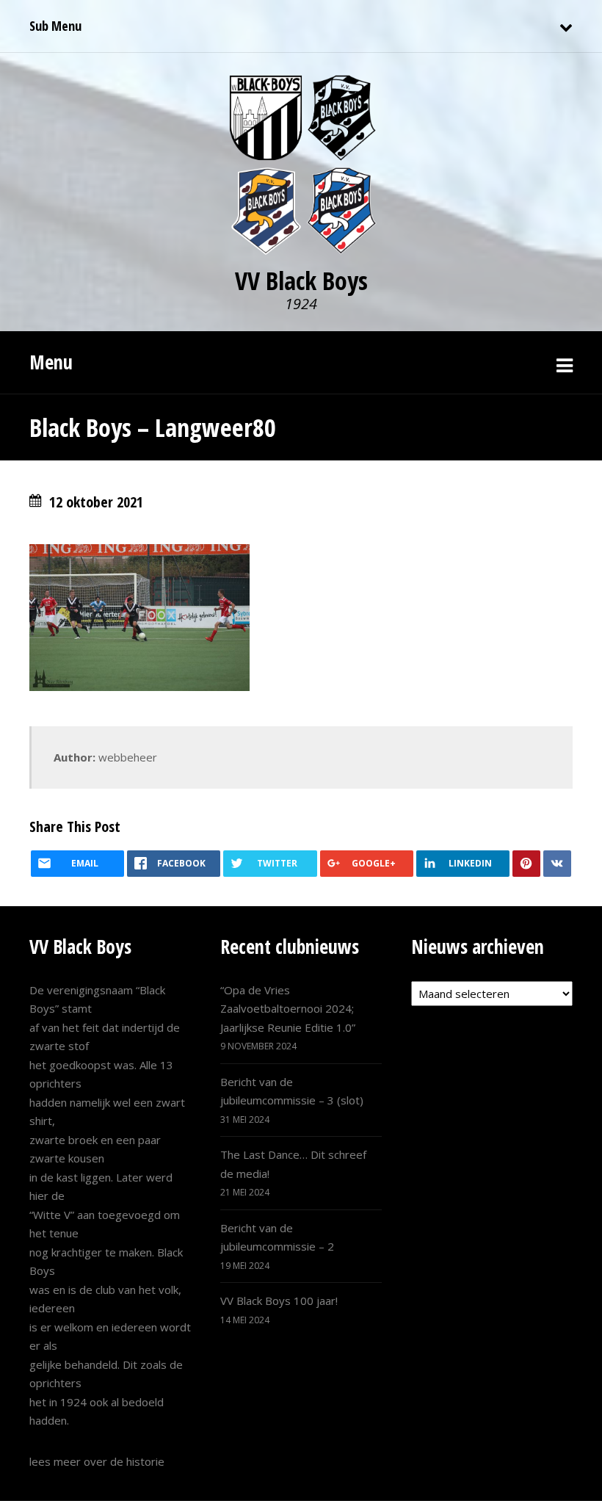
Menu (51, 362)
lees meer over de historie (96, 1461)
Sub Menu (55, 26)
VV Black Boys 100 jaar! (279, 1300)
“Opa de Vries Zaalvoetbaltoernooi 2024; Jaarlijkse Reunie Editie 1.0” (287, 1009)
